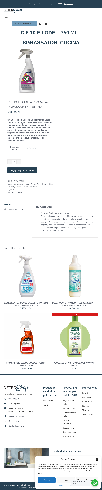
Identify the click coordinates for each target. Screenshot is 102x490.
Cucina (20, 183)
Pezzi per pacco (14, 148)
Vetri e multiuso (30, 186)
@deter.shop (13, 421)
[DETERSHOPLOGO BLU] (13, 8)
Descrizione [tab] (8, 203)
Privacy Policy (62, 486)
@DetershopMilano (16, 425)
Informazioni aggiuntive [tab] (13, 209)
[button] (97, 459)
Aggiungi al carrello (22, 170)
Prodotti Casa (29, 183)
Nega (66, 480)
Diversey (19, 192)
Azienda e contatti (16, 416)
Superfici (19, 186)
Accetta (47, 480)
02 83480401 (14, 398)
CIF (12, 189)
